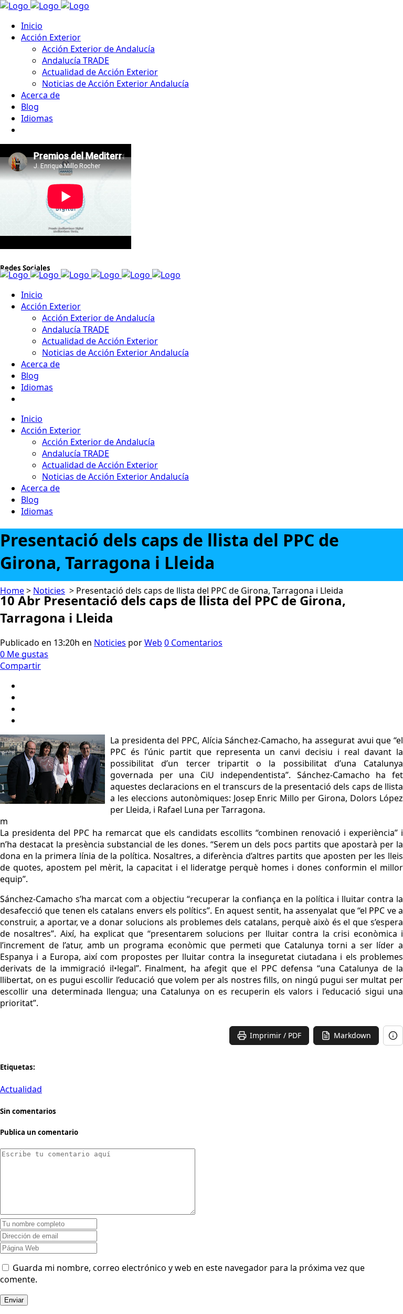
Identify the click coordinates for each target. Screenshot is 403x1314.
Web (153, 642)
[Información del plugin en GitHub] (393, 1036)
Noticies (49, 590)
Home (12, 590)
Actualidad (21, 1089)
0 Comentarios (193, 642)
